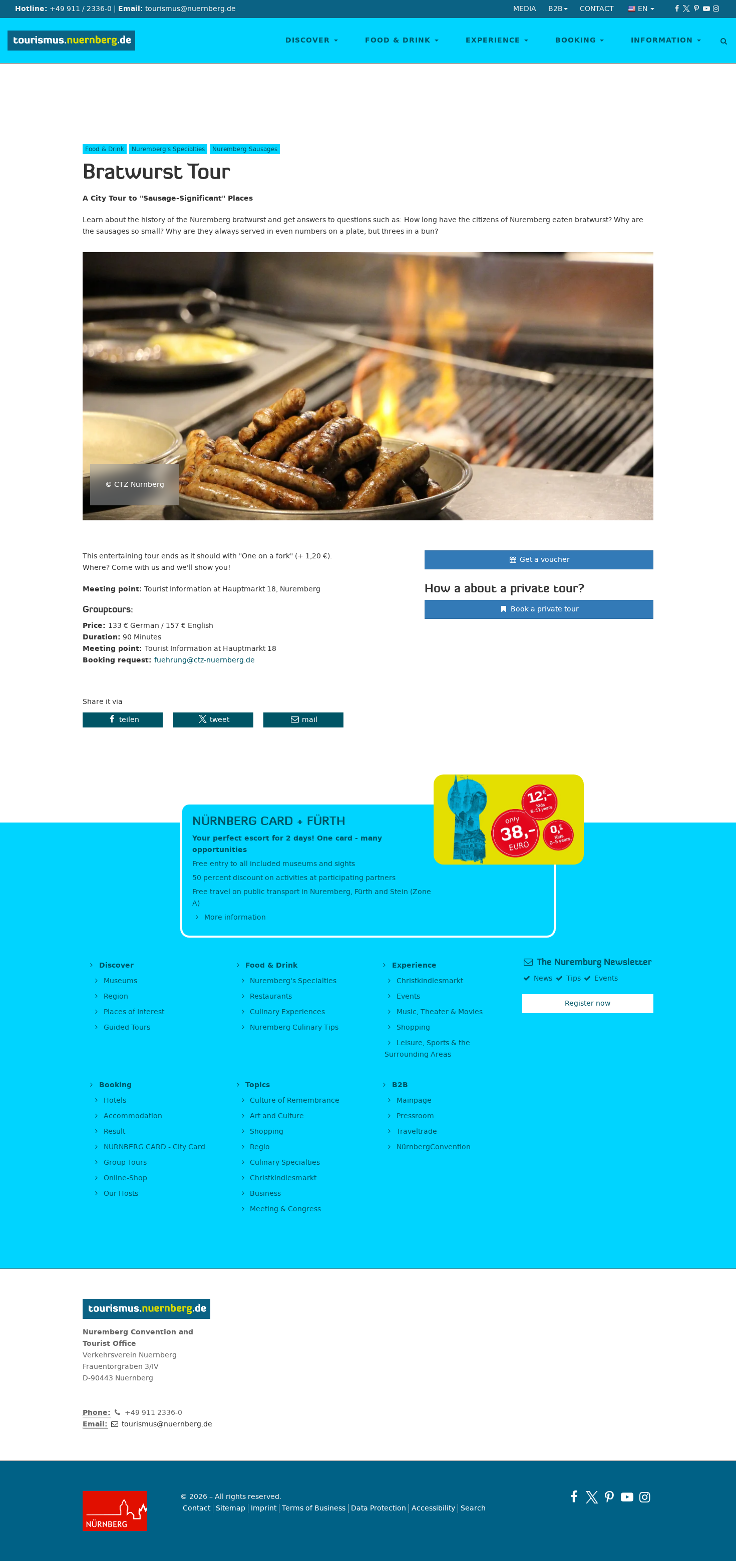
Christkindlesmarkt (429, 981)
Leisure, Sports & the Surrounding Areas (427, 1049)
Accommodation (132, 1116)
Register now (587, 1003)
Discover (309, 40)
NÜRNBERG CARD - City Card (153, 1147)
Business (264, 1193)
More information (234, 917)
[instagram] (716, 9)
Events (407, 996)
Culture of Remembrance (293, 1100)
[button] (123, 719)
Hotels (114, 1100)
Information (663, 40)
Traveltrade (416, 1131)
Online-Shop (124, 1178)
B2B (399, 1085)
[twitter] (687, 9)
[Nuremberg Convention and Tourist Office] (71, 40)
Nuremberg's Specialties (292, 981)
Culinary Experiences (286, 1012)
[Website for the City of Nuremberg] (124, 1511)
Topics (256, 1085)
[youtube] (706, 9)
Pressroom (414, 1116)
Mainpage (413, 1100)
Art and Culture (276, 1116)
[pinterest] (696, 9)
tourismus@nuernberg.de (166, 1424)
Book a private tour (544, 609)
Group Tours (124, 1162)
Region (115, 996)
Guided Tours (126, 1027)
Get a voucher (544, 559)
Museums (119, 981)
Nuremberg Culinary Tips (293, 1027)
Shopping (412, 1027)
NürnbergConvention (433, 1147)
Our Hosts (120, 1193)
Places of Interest (133, 1012)
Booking (577, 40)
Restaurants (270, 996)
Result (113, 1131)
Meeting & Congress (284, 1209)
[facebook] (677, 9)
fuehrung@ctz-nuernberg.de (204, 660)
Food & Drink (399, 40)
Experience (494, 40)
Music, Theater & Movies (439, 1012)
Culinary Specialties (284, 1162)
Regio (259, 1147)
